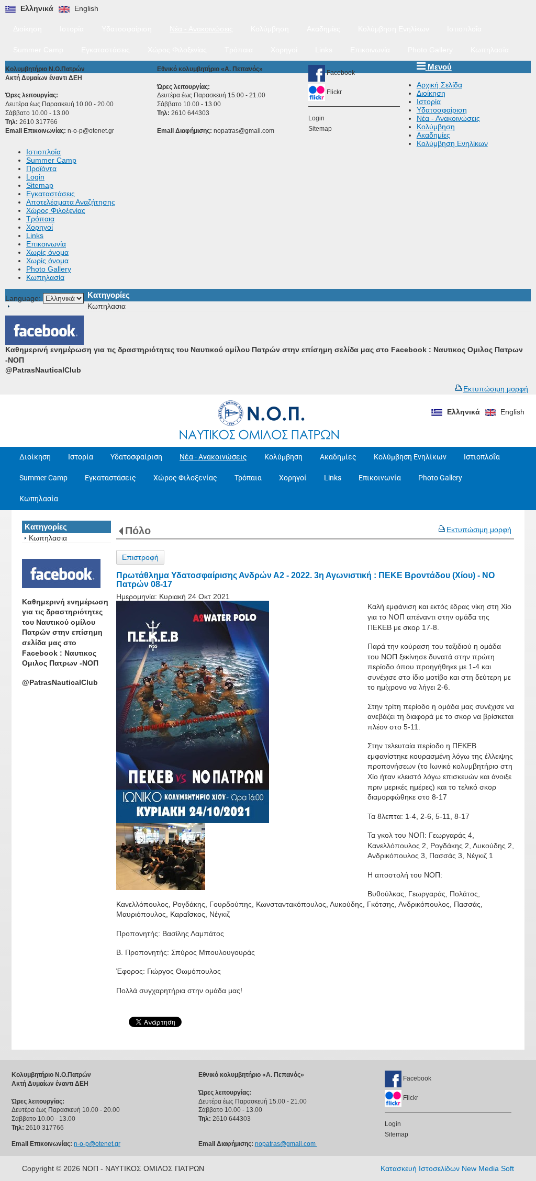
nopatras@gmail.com (245, 130)
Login (316, 118)
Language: (24, 298)
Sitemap (320, 128)
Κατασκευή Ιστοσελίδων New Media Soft (447, 1168)
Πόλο (138, 530)
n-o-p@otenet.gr (91, 130)
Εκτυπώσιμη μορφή (495, 389)
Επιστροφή (140, 557)
